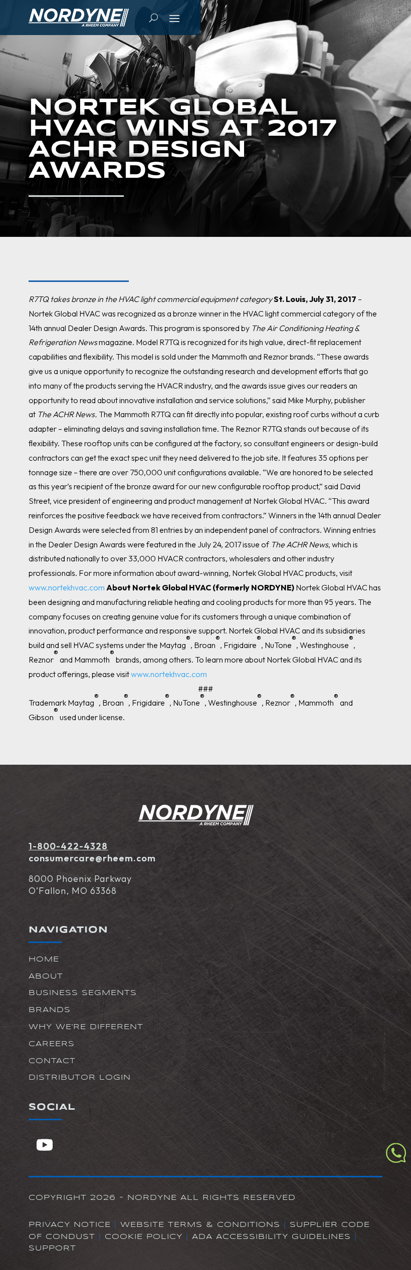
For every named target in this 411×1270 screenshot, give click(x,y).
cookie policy (143, 1236)
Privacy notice (70, 1224)
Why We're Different (86, 1027)
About (46, 976)
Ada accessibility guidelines (271, 1236)
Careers (52, 1044)
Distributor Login (80, 1077)
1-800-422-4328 (68, 846)
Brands (50, 1010)
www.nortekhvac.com (67, 587)
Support (52, 1248)
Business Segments (83, 993)
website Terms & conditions (200, 1224)
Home (44, 959)
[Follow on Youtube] (45, 1145)
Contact (52, 1061)
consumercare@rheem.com (92, 858)
